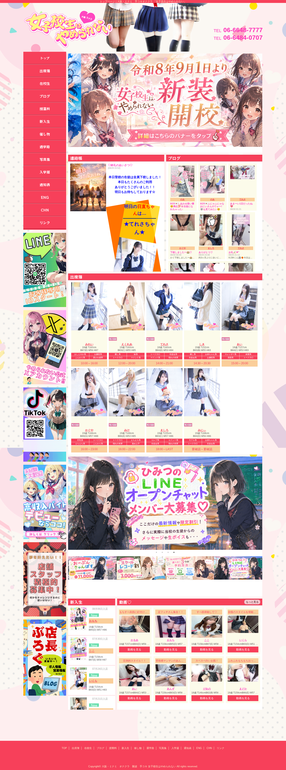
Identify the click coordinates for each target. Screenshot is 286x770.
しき (202, 344)
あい (239, 344)
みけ (127, 430)
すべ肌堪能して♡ (207, 612)
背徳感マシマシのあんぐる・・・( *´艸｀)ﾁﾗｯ (181, 660)
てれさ (242, 199)
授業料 (113, 748)
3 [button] (168, 552)
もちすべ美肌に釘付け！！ (134, 612)
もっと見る (252, 601)
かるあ (134, 640)
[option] (165, 503)
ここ (92, 650)
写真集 (163, 748)
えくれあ (126, 344)
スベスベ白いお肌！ (207, 660)
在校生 (88, 748)
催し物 (138, 748)
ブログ (100, 748)
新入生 (125, 748)
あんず (171, 688)
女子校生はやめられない (162, 766)
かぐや (182, 248)
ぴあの (207, 688)
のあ (182, 199)
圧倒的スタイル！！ (134, 660)
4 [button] (174, 552)
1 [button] (156, 552)
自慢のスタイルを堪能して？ (244, 612)
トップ (44, 58)
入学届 (175, 748)
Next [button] (258, 100)
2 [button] (162, 552)
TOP (64, 748)
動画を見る (134, 649)
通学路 (150, 748)
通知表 (187, 748)
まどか (243, 688)
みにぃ (202, 430)
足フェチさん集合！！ (170, 612)
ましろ (211, 248)
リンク (220, 748)
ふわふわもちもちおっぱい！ (244, 660)
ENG (199, 748)
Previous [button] (71, 100)
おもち (93, 620)
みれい (89, 344)
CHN (209, 748)
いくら (93, 680)
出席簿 (75, 748)
